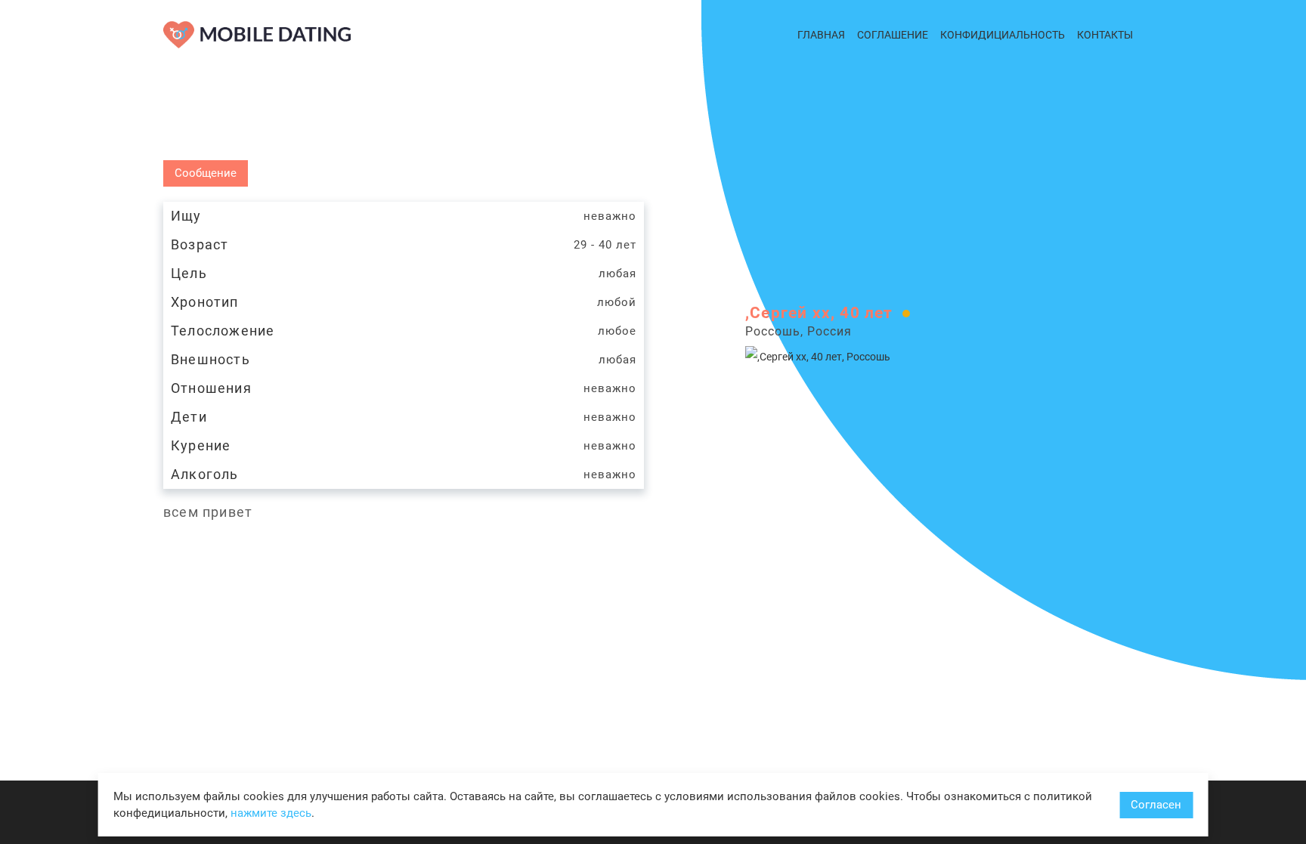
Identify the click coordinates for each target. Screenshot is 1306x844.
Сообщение (206, 173)
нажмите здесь (271, 813)
